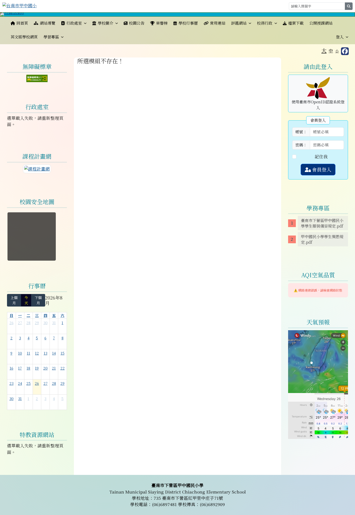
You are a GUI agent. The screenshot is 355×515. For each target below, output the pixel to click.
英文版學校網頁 (24, 37)
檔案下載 (296, 23)
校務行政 (264, 23)
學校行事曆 (188, 23)
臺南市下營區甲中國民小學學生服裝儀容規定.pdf (322, 223)
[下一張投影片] (343, 15)
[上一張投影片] (12, 15)
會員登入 (321, 169)
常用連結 (217, 23)
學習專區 (51, 37)
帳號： (301, 132)
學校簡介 (105, 23)
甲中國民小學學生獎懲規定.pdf (322, 239)
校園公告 (136, 23)
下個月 (38, 300)
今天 (26, 300)
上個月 (14, 300)
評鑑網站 (239, 23)
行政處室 (74, 23)
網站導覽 (47, 23)
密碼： (301, 145)
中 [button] (331, 51)
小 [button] (337, 50)
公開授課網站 (321, 23)
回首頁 (22, 23)
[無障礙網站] (37, 78)
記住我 (321, 156)
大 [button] (324, 50)
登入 (340, 37)
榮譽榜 (162, 23)
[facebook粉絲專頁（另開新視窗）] (345, 51)
